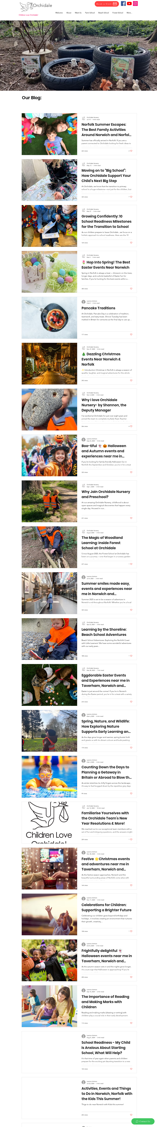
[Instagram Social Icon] (135, 3)
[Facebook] (123, 3)
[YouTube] (129, 3)
